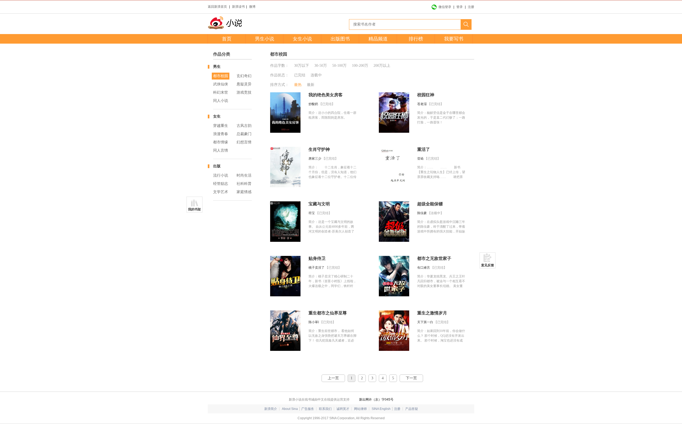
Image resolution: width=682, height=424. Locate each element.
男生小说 (264, 38)
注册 (471, 7)
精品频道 (378, 38)
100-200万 (360, 66)
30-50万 (320, 66)
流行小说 (220, 175)
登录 (459, 7)
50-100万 (339, 66)
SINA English (381, 409)
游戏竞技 (244, 92)
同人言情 (220, 150)
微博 (252, 7)
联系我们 (325, 409)
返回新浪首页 (217, 7)
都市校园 (220, 76)
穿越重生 (220, 126)
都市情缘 (220, 142)
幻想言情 (244, 142)
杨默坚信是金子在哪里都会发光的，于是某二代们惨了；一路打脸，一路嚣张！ (441, 117)
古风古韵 (244, 126)
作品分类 (221, 54)
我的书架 (194, 209)
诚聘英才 (342, 409)
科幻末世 (220, 92)
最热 (298, 85)
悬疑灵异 (244, 84)
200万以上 (382, 66)
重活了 (423, 149)
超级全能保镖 (430, 204)
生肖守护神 (319, 149)
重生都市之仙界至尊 (327, 313)
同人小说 (220, 101)
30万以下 (301, 66)
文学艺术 (220, 192)
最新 (310, 85)
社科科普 (244, 184)
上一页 (333, 378)
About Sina (290, 409)
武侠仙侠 (220, 84)
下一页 (411, 378)
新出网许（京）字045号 (376, 399)
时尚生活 (244, 175)
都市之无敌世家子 (434, 258)
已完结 (299, 75)
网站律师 (360, 409)
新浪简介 (270, 409)
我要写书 (453, 38)
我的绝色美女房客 (325, 95)
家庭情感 (244, 192)
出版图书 (340, 38)
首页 (227, 38)
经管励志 (220, 184)
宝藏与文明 (319, 204)
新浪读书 (238, 7)
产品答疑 (411, 409)
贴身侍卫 (317, 258)
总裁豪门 (244, 134)
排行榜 (416, 38)
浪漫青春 (220, 134)
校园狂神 (425, 95)
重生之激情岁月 (432, 313)
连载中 (316, 75)
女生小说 (302, 38)
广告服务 (307, 409)
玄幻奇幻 (244, 76)
